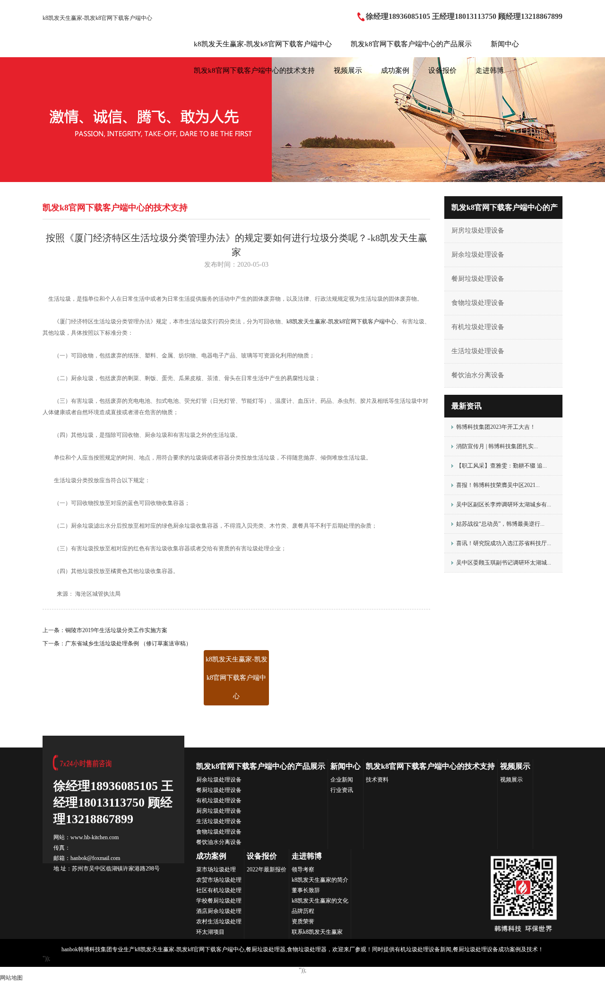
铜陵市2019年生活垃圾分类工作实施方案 (116, 630)
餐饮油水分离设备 (477, 375)
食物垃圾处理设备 (477, 302)
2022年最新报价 (266, 869)
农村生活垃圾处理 (219, 921)
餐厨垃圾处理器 (265, 949)
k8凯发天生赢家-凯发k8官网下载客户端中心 (97, 18)
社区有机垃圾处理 (219, 890)
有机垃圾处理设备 (477, 326)
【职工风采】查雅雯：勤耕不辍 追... (501, 465)
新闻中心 (505, 44)
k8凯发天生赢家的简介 (320, 880)
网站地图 (11, 977)
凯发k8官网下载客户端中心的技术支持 (254, 70)
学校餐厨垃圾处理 (219, 900)
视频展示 (348, 70)
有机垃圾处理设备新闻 (423, 949)
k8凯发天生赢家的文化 (320, 900)
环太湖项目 (210, 932)
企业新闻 (341, 779)
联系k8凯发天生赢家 (317, 932)
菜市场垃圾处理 (216, 869)
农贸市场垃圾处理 (219, 880)
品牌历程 (303, 911)
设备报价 (442, 70)
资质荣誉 (303, 921)
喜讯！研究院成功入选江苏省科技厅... (503, 543)
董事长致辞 (306, 890)
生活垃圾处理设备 (477, 351)
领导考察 (303, 869)
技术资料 (377, 779)
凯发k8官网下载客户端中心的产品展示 (411, 44)
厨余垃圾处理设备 (477, 254)
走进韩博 (489, 70)
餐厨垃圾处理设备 (477, 278)
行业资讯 (341, 790)
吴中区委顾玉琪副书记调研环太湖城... (503, 562)
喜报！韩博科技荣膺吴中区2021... (498, 485)
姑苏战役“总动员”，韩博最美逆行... (500, 524)
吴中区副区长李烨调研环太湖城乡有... (503, 504)
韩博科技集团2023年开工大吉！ (496, 427)
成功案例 (395, 70)
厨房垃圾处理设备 (477, 230)
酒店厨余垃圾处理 (219, 911)
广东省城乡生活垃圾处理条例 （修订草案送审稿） (128, 643)
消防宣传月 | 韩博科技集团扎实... (497, 446)
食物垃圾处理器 (307, 949)
